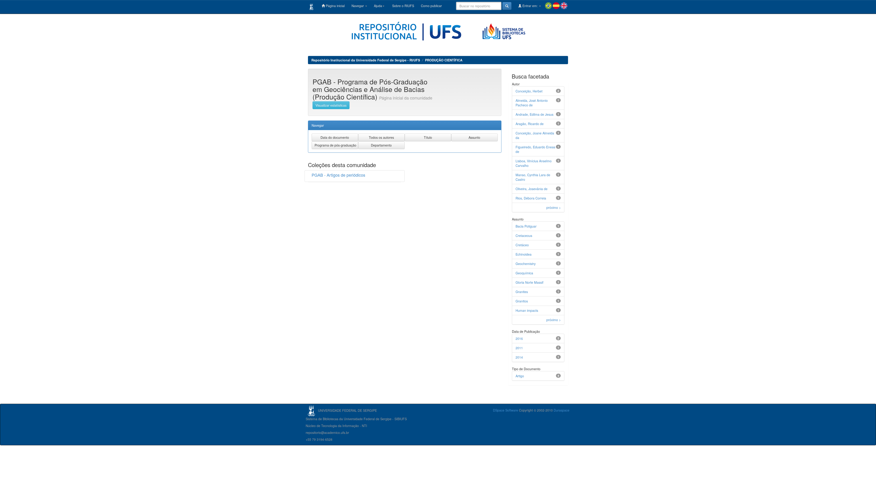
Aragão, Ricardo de (530, 123)
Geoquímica (524, 273)
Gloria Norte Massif (529, 282)
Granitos (522, 301)
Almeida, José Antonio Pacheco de (532, 102)
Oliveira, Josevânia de (532, 188)
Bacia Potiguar (526, 226)
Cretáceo (522, 245)
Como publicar (431, 5)
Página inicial (335, 5)
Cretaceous (524, 235)
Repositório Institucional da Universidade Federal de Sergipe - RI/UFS (365, 60)
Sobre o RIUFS (402, 5)
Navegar (358, 5)
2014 (519, 357)
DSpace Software (505, 410)
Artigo (520, 376)
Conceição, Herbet (529, 91)
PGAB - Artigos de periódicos (338, 175)
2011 (519, 348)
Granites (522, 291)
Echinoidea (524, 254)
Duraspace (561, 410)
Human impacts (527, 310)
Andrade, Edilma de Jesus (534, 114)
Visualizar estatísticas (331, 105)
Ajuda (378, 5)
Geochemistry (526, 263)
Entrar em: (530, 5)
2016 (519, 338)
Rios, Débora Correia (531, 198)
